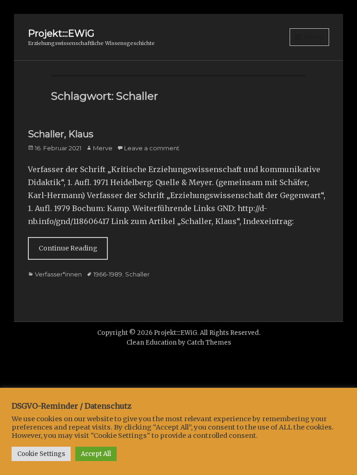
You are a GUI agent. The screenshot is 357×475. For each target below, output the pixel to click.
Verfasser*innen (58, 274)
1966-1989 (107, 274)
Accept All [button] (96, 454)
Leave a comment (151, 148)
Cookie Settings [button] (41, 454)
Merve (102, 148)
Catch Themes (209, 343)
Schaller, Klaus (60, 134)
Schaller (137, 274)
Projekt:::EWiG (61, 33)
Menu (314, 37)
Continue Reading (68, 248)
